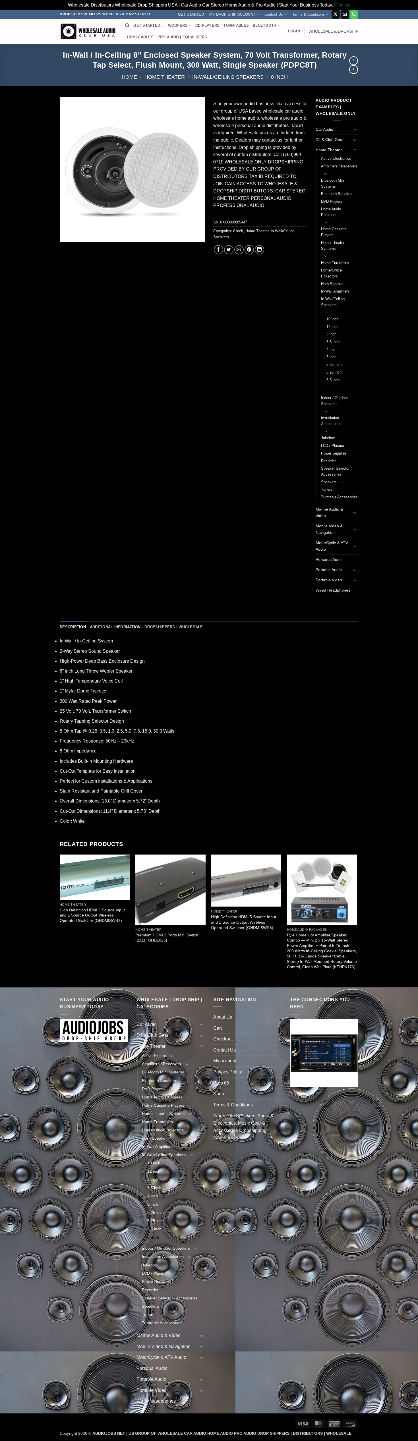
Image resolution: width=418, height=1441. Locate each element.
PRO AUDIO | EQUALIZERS (182, 37)
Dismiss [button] (342, 5)
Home (129, 77)
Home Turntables (335, 263)
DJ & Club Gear (330, 139)
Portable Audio (329, 569)
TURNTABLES (236, 25)
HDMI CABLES (140, 37)
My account (224, 1060)
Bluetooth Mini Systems (333, 183)
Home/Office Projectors (331, 273)
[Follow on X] (336, 14)
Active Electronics (336, 158)
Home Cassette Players (334, 232)
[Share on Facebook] (218, 249)
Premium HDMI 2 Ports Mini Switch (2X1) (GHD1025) (166, 938)
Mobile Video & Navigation (329, 529)
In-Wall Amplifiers (335, 291)
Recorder (328, 461)
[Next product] (353, 60)
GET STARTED (191, 14)
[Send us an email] (345, 14)
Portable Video (329, 580)
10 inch (332, 319)
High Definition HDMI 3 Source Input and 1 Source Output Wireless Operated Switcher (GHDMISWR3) (92, 915)
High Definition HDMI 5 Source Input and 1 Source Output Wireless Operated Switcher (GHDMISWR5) (243, 922)
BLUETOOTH (264, 25)
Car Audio (324, 129)
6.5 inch (333, 380)
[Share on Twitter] (228, 249)
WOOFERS (178, 25)
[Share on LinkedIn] (259, 249)
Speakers (329, 482)
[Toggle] (354, 129)
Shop (218, 1093)
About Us (222, 1017)
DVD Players (331, 201)
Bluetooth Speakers (337, 194)
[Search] (127, 25)
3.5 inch (333, 342)
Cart (217, 1028)
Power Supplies (334, 453)
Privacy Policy (227, 1071)
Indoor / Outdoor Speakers (334, 401)
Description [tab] (73, 627)
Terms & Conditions (308, 14)
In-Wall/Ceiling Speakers (228, 77)
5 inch (331, 357)
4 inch (331, 349)
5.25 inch (334, 364)
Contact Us (273, 14)
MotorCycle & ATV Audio (332, 545)
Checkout (223, 1038)
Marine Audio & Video (329, 512)
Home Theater (164, 77)
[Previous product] (353, 69)
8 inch (279, 77)
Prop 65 (221, 1083)
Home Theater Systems (332, 245)
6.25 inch (334, 372)
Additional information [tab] (115, 627)
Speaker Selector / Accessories (336, 471)
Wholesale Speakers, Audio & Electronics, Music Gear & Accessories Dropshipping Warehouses (243, 1126)
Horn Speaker (332, 284)
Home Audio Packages (331, 212)
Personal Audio (329, 559)
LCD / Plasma (332, 445)
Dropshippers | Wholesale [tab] (173, 627)
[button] (294, 31)
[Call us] (354, 14)
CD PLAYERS (207, 25)
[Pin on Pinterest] (249, 249)
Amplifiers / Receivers (339, 166)
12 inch (332, 327)
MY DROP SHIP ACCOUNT (232, 14)
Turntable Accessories (339, 497)
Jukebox (328, 438)
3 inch (331, 334)
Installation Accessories (331, 421)
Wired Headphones (333, 590)
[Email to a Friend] (239, 249)
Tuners (326, 489)
